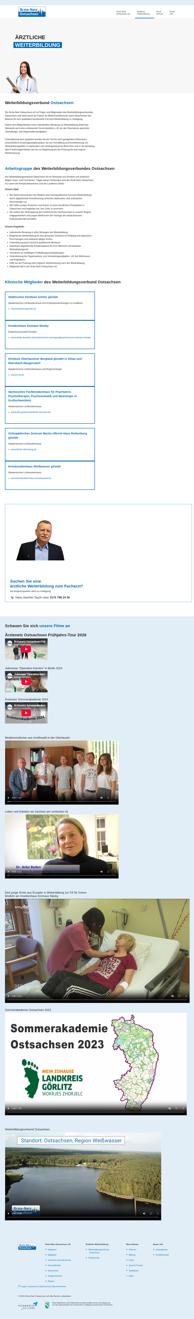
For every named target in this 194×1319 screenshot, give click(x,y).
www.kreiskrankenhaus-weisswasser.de (31, 478)
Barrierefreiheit (59, 1286)
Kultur (131, 1260)
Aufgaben (52, 1249)
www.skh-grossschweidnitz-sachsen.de (31, 412)
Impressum (33, 1286)
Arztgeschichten (55, 1276)
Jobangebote (162, 1249)
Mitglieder (52, 1255)
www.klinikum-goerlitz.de (23, 309)
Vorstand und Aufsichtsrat (59, 1260)
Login (23, 1286)
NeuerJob (172, 12)
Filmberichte (93, 1258)
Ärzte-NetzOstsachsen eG (123, 12)
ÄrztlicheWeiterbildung (143, 12)
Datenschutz (45, 1286)
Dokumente (53, 1270)
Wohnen (132, 1249)
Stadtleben (133, 1270)
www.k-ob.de (17, 375)
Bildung (132, 1255)
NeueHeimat (159, 12)
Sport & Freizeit (136, 1265)
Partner (51, 1281)
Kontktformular (162, 1255)
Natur (131, 1276)
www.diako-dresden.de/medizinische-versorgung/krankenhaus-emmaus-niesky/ (51, 337)
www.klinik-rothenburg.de (23, 449)
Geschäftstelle (54, 1265)
